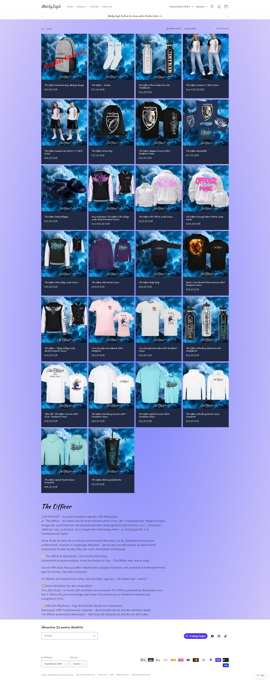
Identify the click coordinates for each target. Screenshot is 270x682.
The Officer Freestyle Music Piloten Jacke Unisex (204, 218)
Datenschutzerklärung (85, 675)
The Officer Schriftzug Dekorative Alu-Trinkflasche (204, 349)
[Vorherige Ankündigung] (42, 16)
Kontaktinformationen (141, 675)
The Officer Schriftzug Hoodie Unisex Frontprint (203, 415)
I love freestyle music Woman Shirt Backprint (107, 349)
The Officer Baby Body (149, 282)
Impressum (102, 675)
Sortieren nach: (173, 28)
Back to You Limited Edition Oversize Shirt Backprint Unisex (205, 284)
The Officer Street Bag (102, 151)
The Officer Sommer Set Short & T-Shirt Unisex (63, 152)
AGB (111, 675)
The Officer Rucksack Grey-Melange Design (64, 85)
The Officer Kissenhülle (196, 151)
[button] (82, 6)
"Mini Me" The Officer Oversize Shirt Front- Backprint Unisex (61, 415)
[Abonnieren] (93, 635)
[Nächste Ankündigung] (227, 16)
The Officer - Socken (101, 85)
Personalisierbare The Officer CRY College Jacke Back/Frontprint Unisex (110, 218)
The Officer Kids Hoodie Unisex (105, 282)
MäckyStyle (52, 675)
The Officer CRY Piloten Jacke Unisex (156, 217)
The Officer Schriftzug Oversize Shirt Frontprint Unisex (109, 415)
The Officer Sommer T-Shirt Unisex (202, 85)
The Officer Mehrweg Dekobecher (106, 480)
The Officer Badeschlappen (56, 217)
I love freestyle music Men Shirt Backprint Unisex (158, 349)
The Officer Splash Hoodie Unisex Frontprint (59, 481)
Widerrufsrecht (122, 675)
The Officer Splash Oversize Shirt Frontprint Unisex (154, 415)
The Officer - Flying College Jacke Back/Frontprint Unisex (59, 349)
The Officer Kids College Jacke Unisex (61, 282)
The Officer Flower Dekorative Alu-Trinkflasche (154, 86)
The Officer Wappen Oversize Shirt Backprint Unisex (154, 152)
